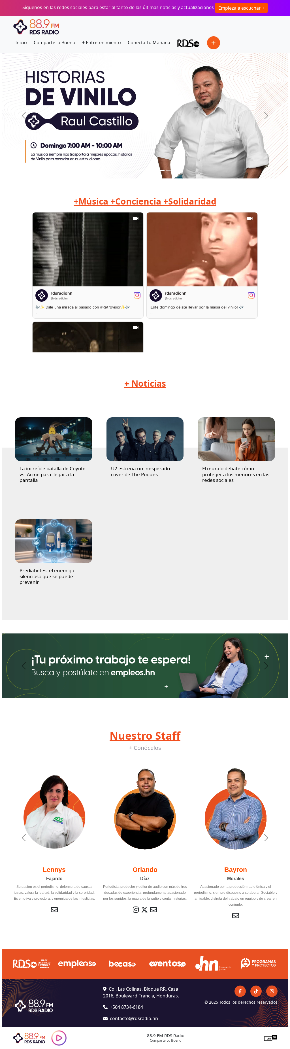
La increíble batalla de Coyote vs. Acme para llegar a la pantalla (53, 474)
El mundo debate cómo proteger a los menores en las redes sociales (235, 474)
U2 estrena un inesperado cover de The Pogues (140, 471)
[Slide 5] (160, 170)
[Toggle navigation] (213, 42)
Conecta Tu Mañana (149, 42)
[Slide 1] (119, 170)
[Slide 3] (140, 170)
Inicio (21, 42)
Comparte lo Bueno (54, 42)
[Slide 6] (170, 170)
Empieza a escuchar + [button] (241, 8)
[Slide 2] (129, 170)
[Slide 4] (150, 170)
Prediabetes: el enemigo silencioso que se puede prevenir (47, 576)
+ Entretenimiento (101, 42)
